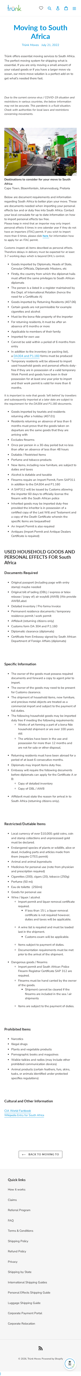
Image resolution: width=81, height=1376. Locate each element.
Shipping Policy (18, 1241)
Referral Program (19, 1210)
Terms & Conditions (20, 1231)
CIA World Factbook (17, 1111)
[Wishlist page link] (41, 8)
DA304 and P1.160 (27, 356)
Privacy (12, 1262)
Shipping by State (19, 1272)
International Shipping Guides (27, 1282)
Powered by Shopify (52, 1358)
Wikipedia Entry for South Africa (24, 1115)
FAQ (11, 1220)
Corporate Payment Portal (25, 1313)
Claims (12, 1200)
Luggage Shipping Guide (24, 1303)
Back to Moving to (43, 1154)
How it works (16, 1189)
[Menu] (74, 8)
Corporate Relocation (21, 1324)
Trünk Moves (34, 1358)
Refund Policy (17, 1251)
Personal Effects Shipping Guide (29, 1293)
